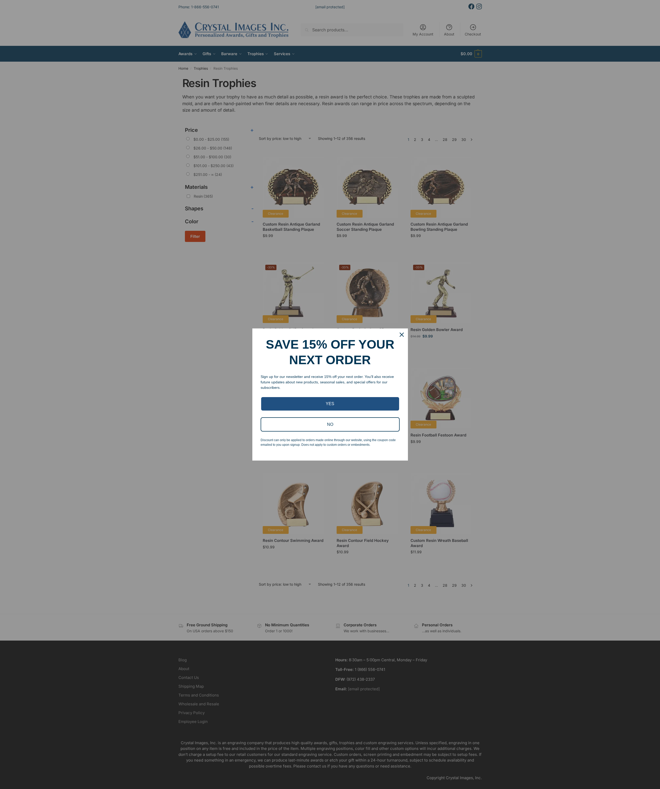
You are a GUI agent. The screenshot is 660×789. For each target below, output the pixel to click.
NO (330, 424)
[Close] (401, 334)
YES (330, 403)
